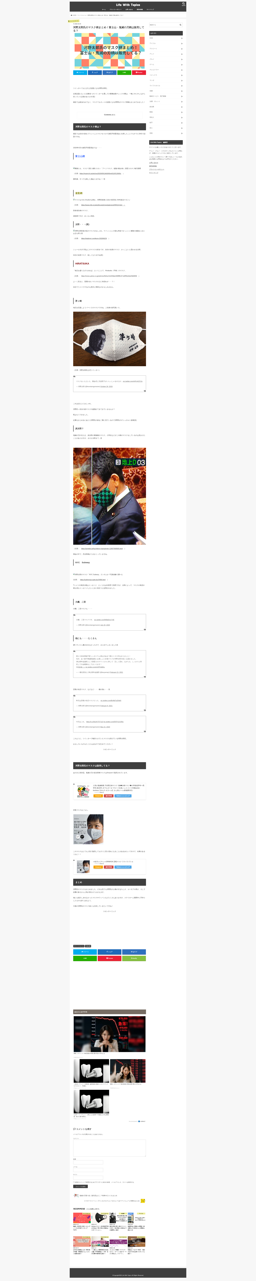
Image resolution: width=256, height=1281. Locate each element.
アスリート (153, 48)
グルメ (152, 59)
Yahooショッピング (123, 796)
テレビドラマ (154, 70)
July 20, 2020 (105, 625)
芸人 (151, 128)
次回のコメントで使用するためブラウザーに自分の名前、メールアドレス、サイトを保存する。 (105, 1182)
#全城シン (81, 667)
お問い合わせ (129, 9)
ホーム (104, 9)
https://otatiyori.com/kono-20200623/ (94, 238)
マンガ (152, 80)
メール (75, 1167)
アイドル (153, 43)
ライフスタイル (79, 946)
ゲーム (152, 64)
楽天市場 (109, 796)
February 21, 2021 (116, 672)
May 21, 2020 (105, 727)
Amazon (98, 796)
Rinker (101, 792)
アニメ (152, 54)
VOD (151, 38)
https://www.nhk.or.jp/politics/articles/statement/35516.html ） (103, 205)
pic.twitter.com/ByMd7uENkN (111, 700)
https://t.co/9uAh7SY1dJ (94, 722)
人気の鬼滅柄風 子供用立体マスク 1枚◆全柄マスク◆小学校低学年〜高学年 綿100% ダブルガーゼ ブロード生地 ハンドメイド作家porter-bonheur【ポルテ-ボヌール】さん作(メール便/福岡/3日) (118, 788)
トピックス (153, 75)
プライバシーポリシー (116, 9)
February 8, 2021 (106, 706)
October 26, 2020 (106, 386)
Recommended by (133, 1121)
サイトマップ (150, 9)
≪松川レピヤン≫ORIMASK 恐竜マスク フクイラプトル (113, 861)
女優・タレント (155, 101)
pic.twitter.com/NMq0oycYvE (104, 620)
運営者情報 (140, 9)
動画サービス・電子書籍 (158, 96)
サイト (75, 1174)
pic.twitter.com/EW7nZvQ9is (114, 722)
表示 (113, 115)
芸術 (151, 133)
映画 (151, 112)
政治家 (88, 946)
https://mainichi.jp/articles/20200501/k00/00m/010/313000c (100, 173)
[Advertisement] (109, 927)
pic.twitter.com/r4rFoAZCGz (132, 381)
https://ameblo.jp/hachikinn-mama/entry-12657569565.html (102, 548)
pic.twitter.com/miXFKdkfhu (95, 667)
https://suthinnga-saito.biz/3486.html (93, 580)
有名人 (152, 117)
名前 (74, 1159)
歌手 (151, 122)
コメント (76, 1138)
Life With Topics (128, 5)
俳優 (151, 91)
